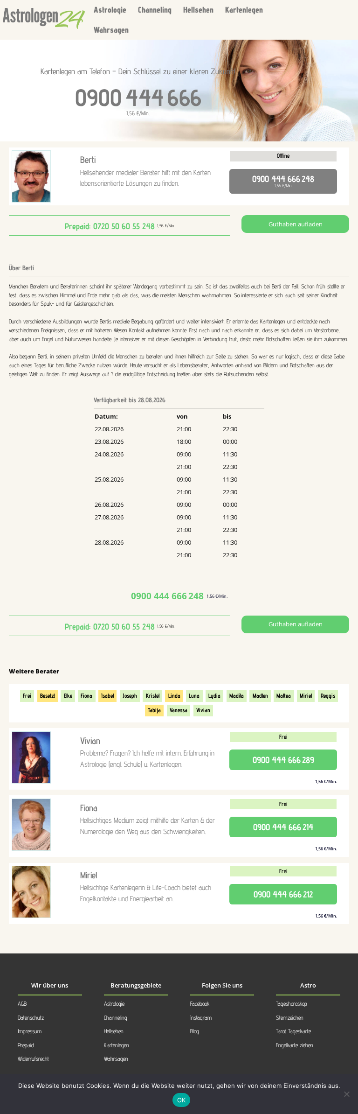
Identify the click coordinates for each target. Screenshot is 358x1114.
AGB (22, 1003)
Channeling (155, 9)
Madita (236, 695)
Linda (174, 695)
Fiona (86, 695)
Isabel (107, 695)
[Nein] (346, 1094)
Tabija (154, 710)
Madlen (260, 695)
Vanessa (178, 710)
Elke (68, 695)
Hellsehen (198, 9)
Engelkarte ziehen (294, 1045)
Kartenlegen (244, 9)
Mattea (283, 695)
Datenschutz (31, 1017)
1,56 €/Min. (283, 181)
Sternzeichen (289, 1017)
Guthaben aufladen (295, 224)
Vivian (203, 710)
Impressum (29, 1031)
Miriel (306, 695)
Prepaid (26, 1045)
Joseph (130, 695)
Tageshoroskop (291, 1003)
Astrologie (110, 9)
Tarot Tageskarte (293, 1031)
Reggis (328, 695)
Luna (194, 695)
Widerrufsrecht (33, 1058)
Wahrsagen (111, 30)
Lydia (214, 695)
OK (181, 1100)
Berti (88, 159)
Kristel (152, 695)
